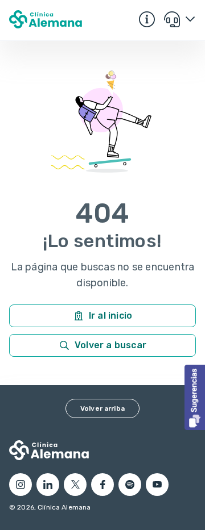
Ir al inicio (110, 315)
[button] (194, 397)
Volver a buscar (110, 345)
